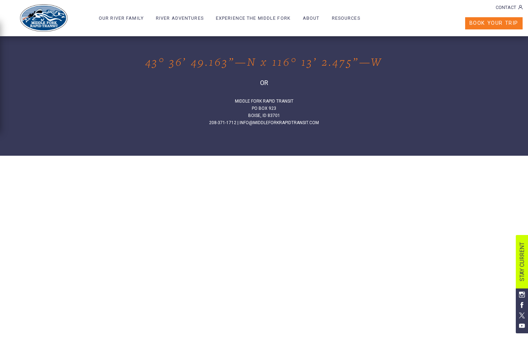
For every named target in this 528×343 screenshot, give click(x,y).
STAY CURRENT (522, 261)
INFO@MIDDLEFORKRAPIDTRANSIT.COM (279, 122)
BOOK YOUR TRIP (493, 23)
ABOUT (311, 18)
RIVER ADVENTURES (180, 18)
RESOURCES (346, 18)
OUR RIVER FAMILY (121, 18)
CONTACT (506, 7)
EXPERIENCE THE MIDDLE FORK (253, 18)
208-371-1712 (222, 122)
